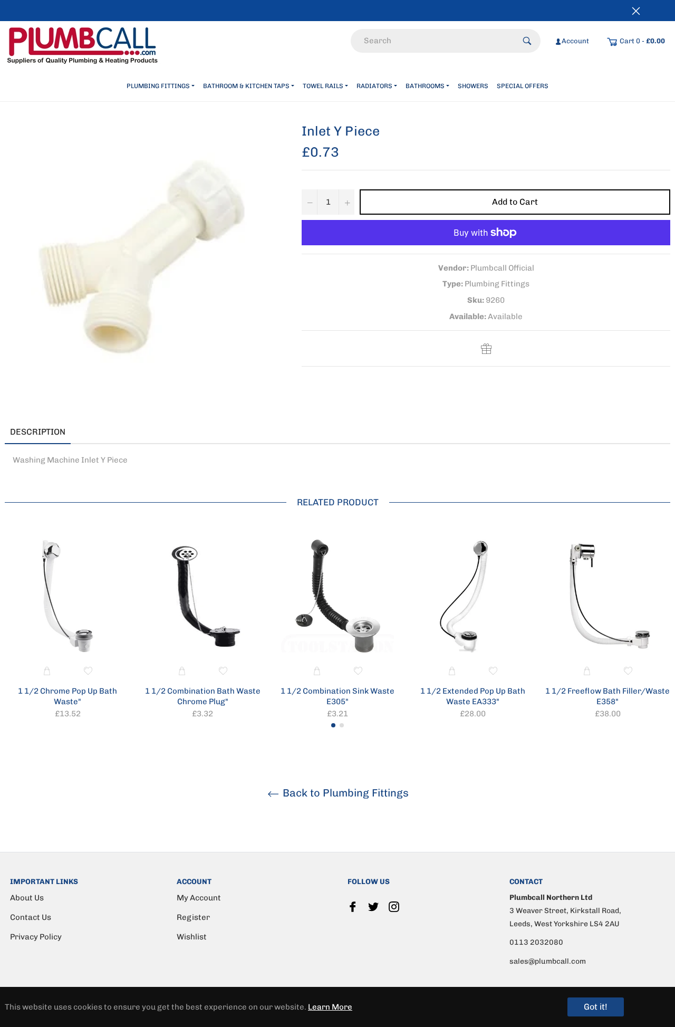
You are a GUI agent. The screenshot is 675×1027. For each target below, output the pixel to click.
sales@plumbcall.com (547, 961)
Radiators (374, 86)
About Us (27, 898)
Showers (473, 86)
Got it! (596, 1007)
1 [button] (333, 725)
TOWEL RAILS (323, 86)
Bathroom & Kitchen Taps (246, 86)
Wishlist (192, 937)
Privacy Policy (36, 937)
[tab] (86, 432)
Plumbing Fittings (158, 86)
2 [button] (342, 725)
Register (193, 917)
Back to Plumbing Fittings (344, 792)
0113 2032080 (536, 942)
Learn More (330, 1007)
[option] (67, 630)
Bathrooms (425, 86)
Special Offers (522, 86)
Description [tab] (37, 432)
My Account (199, 898)
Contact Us (30, 917)
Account (575, 41)
